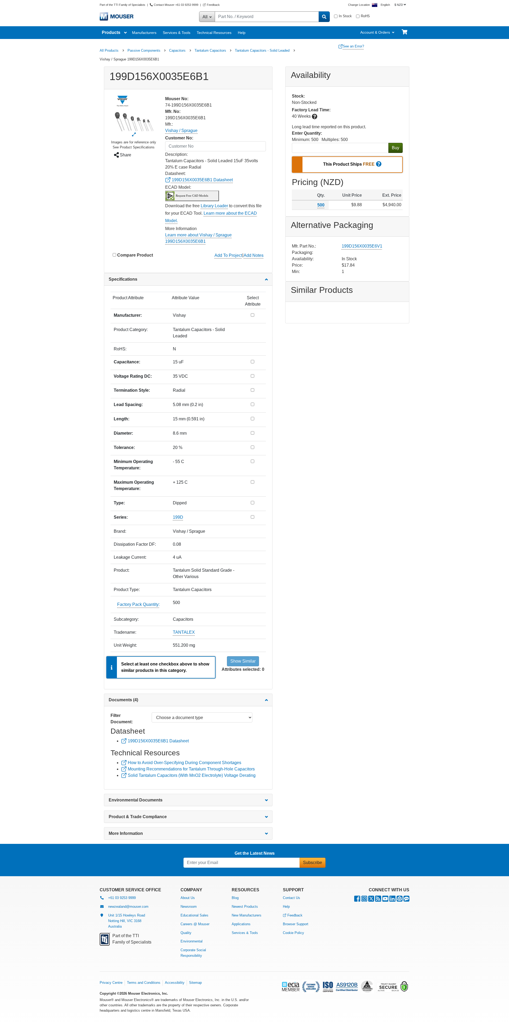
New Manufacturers (246, 915)
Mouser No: (176, 98)
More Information (126, 833)
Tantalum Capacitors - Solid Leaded (262, 50)
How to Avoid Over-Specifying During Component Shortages (184, 762)
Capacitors (177, 50)
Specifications (123, 279)
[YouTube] (385, 900)
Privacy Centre (111, 983)
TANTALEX (184, 632)
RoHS (365, 16)
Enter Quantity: (307, 133)
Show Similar (243, 661)
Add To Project (228, 255)
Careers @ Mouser (195, 924)
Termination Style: (132, 390)
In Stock (345, 16)
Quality (186, 933)
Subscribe (312, 862)
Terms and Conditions (143, 983)
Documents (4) (123, 700)
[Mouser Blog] (406, 900)
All (206, 17)
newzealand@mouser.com (128, 907)
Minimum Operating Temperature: (133, 464)
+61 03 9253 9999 (122, 898)
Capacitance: (127, 362)
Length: (121, 419)
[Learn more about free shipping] (379, 164)
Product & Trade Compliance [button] (138, 816)
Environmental (192, 941)
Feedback (213, 4)
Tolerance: (124, 447)
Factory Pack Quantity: (138, 604)
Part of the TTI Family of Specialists (123, 4)
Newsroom (189, 907)
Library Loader (214, 206)
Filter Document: (122, 718)
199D (178, 517)
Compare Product (135, 255)
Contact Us (291, 898)
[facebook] (357, 900)
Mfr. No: (173, 111)
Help (241, 32)
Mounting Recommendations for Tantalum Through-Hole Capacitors (191, 769)
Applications (241, 924)
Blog (235, 898)
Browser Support (295, 924)
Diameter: (123, 433)
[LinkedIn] (392, 900)
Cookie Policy (293, 933)
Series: (121, 517)
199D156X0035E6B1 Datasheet (202, 180)
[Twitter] (371, 900)
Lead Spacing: (128, 404)
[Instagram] (364, 900)
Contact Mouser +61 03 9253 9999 (176, 4)
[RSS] (378, 900)
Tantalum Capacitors (210, 50)
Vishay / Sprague (181, 130)
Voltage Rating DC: (133, 376)
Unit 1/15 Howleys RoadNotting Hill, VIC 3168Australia (126, 920)
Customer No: (179, 138)
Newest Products (245, 907)
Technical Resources (214, 32)
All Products (109, 50)
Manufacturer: (128, 315)
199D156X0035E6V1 (362, 246)
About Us (188, 898)
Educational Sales (194, 915)
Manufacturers (144, 32)
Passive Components (144, 50)
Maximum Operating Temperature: (134, 485)
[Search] (324, 16)
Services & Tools (176, 32)
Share (125, 155)
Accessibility (175, 983)
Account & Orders (375, 32)
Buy (395, 148)
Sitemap (195, 983)
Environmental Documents (136, 800)
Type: (119, 503)
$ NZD (398, 4)
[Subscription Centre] (399, 900)
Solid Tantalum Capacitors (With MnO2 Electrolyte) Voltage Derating (191, 775)
